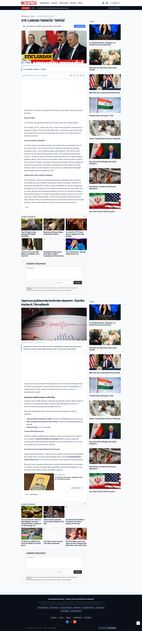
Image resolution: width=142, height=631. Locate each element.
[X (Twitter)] (80, 75)
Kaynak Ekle (80, 26)
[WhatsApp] (77, 75)
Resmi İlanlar (44, 3)
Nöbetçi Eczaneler (76, 611)
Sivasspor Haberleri (66, 607)
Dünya (80, 3)
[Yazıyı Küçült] (74, 75)
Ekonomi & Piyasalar (88, 607)
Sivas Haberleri (54, 607)
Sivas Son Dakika (42, 607)
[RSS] (74, 621)
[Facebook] (84, 75)
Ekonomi (73, 3)
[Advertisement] (54, 95)
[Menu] (103, 3)
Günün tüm (114, 8)
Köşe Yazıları (63, 3)
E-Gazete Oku (64, 611)
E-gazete (54, 3)
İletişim (68, 617)
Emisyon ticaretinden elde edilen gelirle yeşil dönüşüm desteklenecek (59, 8)
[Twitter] (71, 621)
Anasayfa (26, 16)
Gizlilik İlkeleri (78, 617)
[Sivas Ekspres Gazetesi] (28, 3)
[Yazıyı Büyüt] (71, 75)
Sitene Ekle (88, 617)
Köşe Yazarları (100, 607)
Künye (61, 617)
